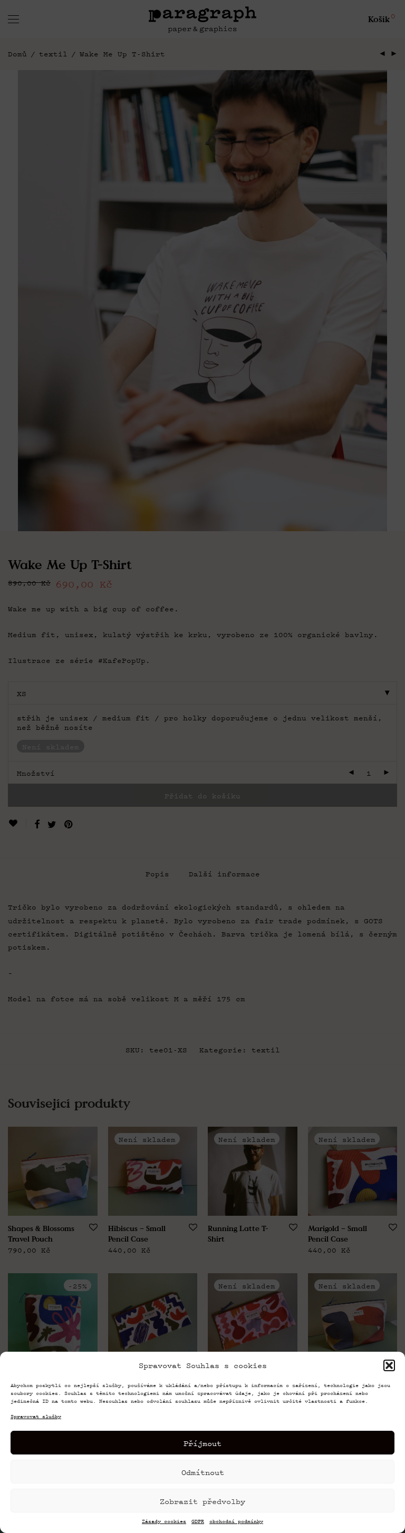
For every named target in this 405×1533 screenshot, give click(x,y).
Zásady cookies (164, 1521)
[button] (389, 1365)
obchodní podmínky (236, 1521)
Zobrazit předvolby (202, 1501)
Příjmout (202, 1443)
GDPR (197, 1521)
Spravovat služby (36, 1416)
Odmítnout (202, 1472)
